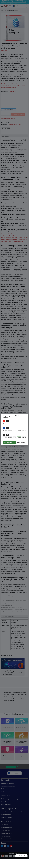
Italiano (14, 423)
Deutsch (5, 423)
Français (10, 423)
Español (24, 430)
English (19, 430)
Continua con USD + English (9, 442)
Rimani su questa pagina (21, 442)
